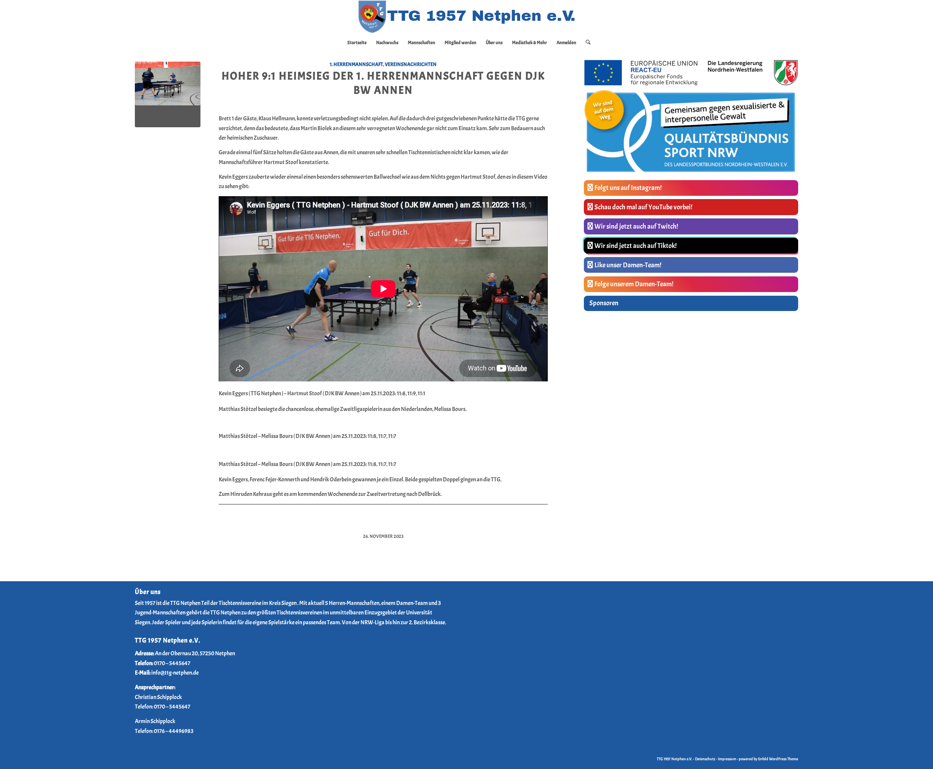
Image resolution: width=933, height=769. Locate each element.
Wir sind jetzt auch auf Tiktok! (635, 245)
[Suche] (585, 43)
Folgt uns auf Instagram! (628, 187)
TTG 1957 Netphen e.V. (675, 758)
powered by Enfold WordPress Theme (768, 758)
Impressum (727, 758)
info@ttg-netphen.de (175, 672)
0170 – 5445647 (172, 663)
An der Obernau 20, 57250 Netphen (195, 653)
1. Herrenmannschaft (356, 64)
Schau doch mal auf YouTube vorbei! (643, 207)
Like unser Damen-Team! (627, 265)
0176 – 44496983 (174, 731)
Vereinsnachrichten (411, 64)
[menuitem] (357, 43)
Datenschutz (705, 758)
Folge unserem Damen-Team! (634, 284)
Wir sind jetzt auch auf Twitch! (636, 226)
